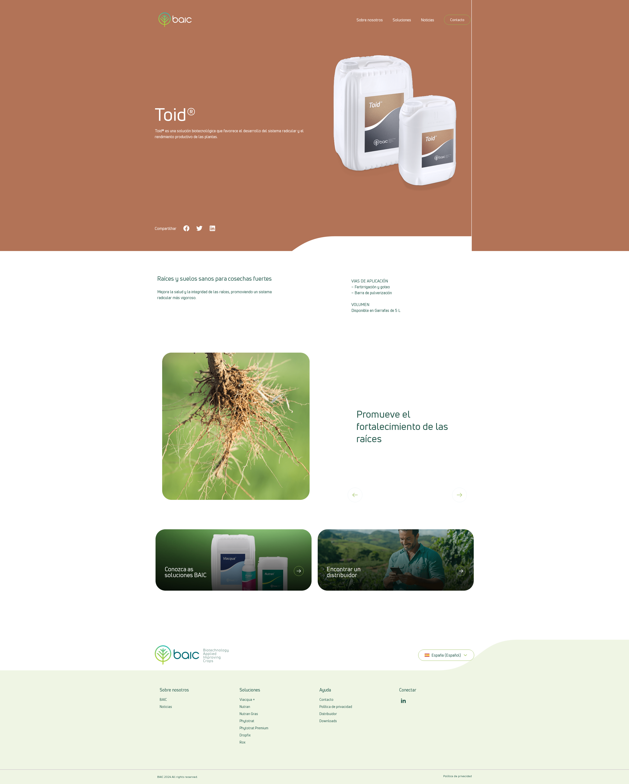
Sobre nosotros (370, 20)
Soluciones (402, 20)
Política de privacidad (457, 776)
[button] (186, 228)
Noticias (427, 20)
